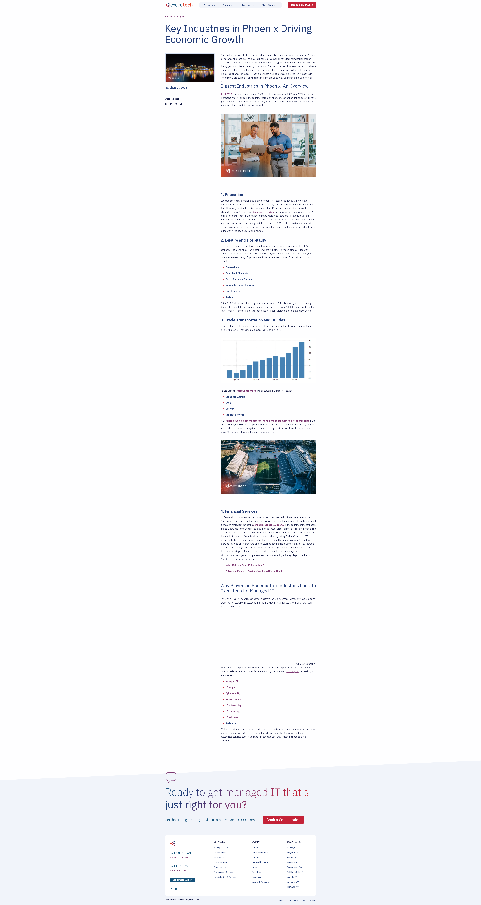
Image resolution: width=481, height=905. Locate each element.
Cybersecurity (233, 693)
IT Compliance (220, 862)
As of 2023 (226, 94)
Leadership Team (260, 862)
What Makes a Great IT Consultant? (245, 565)
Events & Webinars (260, 882)
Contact (255, 848)
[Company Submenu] (233, 5)
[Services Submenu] (214, 5)
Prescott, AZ (292, 862)
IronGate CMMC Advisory (225, 877)
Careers (255, 857)
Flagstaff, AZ (293, 852)
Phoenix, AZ (292, 857)
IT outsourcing (233, 705)
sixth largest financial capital (268, 524)
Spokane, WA (293, 882)
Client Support (269, 5)
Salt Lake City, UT (295, 872)
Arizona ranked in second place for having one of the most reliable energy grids (267, 420)
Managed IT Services (223, 848)
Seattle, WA (292, 877)
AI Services (219, 857)
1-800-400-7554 (179, 870)
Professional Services (223, 872)
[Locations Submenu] (253, 5)
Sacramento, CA (294, 867)
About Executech (260, 852)
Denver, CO (292, 848)
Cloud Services (220, 867)
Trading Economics (245, 390)
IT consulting (233, 711)
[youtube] (176, 889)
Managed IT (232, 681)
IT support (231, 687)
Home (254, 867)
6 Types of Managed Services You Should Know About (254, 571)
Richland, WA (293, 887)
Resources (256, 877)
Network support (234, 699)
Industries (256, 872)
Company (227, 5)
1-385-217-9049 (179, 857)
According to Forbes (263, 212)
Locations (247, 5)
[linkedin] (171, 889)
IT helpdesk (232, 717)
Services (208, 5)
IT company (292, 671)
